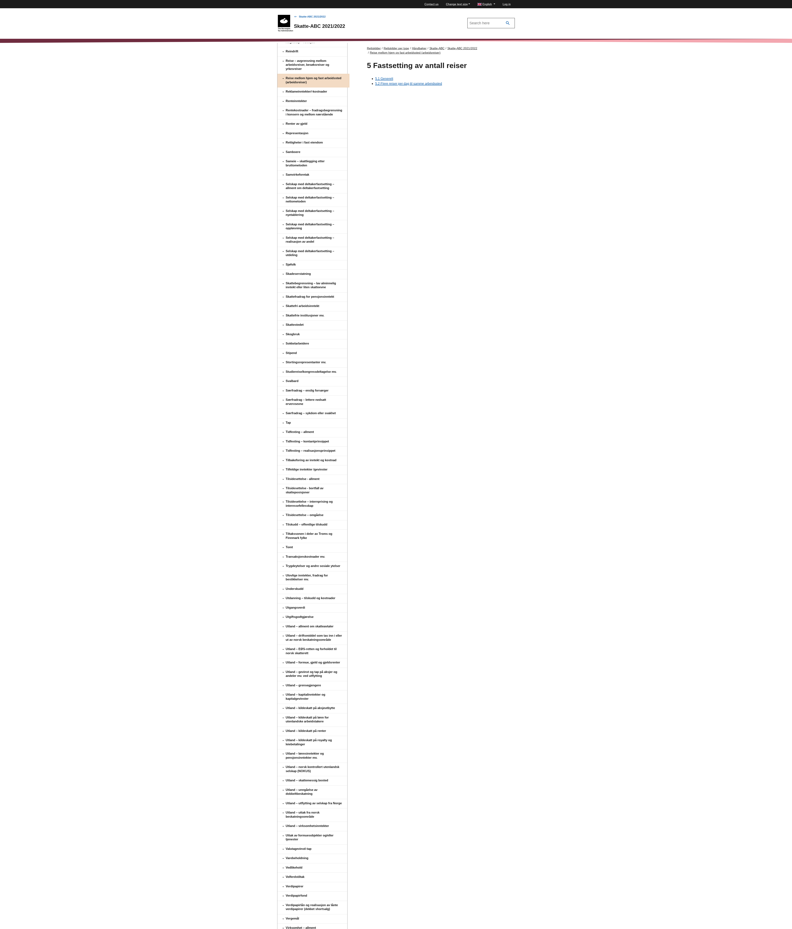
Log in (507, 4)
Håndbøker (419, 48)
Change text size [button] (457, 4)
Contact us (431, 4)
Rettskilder (374, 48)
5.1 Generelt (384, 78)
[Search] (507, 23)
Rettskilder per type (396, 48)
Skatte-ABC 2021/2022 (312, 16)
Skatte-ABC (436, 48)
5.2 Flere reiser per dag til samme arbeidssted (408, 83)
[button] (486, 4)
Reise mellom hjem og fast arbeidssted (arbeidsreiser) (405, 52)
